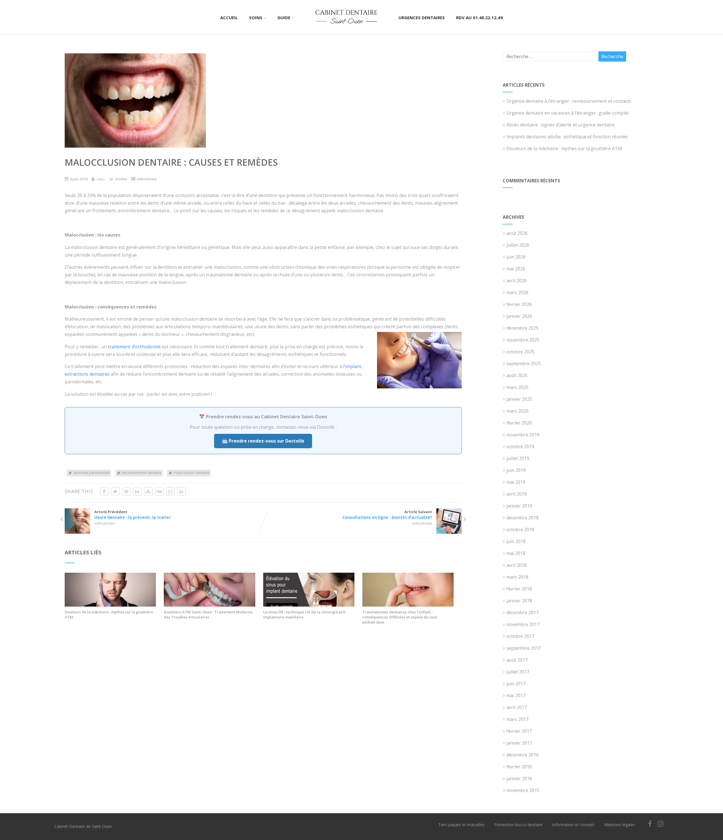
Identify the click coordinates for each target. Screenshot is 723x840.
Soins (255, 17)
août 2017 (517, 660)
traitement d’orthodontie (134, 347)
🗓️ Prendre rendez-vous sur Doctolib (263, 441)
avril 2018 (516, 565)
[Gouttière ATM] (209, 605)
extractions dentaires (87, 374)
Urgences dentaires (421, 17)
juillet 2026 (517, 245)
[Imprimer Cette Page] (181, 491)
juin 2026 (516, 257)
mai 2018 (515, 553)
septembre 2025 (523, 363)
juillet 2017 (517, 672)
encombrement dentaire (141, 472)
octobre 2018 (520, 529)
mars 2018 (517, 577)
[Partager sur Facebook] (104, 491)
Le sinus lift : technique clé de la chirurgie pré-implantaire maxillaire (305, 614)
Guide (283, 17)
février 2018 (519, 589)
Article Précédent (132, 514)
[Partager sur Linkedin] (137, 491)
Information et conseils (573, 824)
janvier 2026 (519, 316)
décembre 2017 (522, 612)
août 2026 (517, 233)
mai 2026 (515, 269)
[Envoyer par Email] (170, 491)
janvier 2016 (519, 778)
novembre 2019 (522, 435)
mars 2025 (517, 387)
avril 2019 (516, 494)
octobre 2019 (520, 446)
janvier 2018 (519, 601)
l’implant (352, 366)
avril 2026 (516, 280)
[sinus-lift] (308, 605)
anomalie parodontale (91, 472)
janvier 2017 (519, 743)
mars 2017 (517, 719)
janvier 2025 (519, 399)
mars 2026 (517, 292)
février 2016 (519, 767)
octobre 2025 (520, 352)
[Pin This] (126, 491)
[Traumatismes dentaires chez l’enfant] (408, 605)
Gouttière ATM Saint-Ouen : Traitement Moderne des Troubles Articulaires (208, 614)
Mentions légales (619, 824)
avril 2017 (516, 707)
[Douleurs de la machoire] (110, 605)
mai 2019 (515, 482)
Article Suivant (387, 514)
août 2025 (517, 375)
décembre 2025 (522, 328)
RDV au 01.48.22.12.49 (479, 17)
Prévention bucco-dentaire (518, 824)
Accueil (229, 17)
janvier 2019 (519, 506)
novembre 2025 (522, 340)
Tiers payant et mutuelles (461, 824)
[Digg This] (159, 491)
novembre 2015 (522, 790)
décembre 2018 (522, 518)
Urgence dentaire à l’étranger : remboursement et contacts (568, 101)
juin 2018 (516, 541)
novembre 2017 (522, 624)
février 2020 (519, 423)
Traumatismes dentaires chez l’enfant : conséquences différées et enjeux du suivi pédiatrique (399, 617)
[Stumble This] (148, 491)
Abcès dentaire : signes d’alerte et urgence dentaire (560, 125)
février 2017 (519, 731)
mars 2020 (517, 411)
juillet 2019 (517, 458)
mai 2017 (515, 695)
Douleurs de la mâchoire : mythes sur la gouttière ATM (109, 614)
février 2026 (519, 304)
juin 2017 (516, 684)
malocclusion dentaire (191, 472)
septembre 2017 (523, 648)
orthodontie (147, 178)
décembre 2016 (522, 755)
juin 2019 (516, 470)
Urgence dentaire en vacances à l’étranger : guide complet (567, 113)
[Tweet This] (115, 491)
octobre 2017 (520, 636)
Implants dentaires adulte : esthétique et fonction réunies (567, 137)
